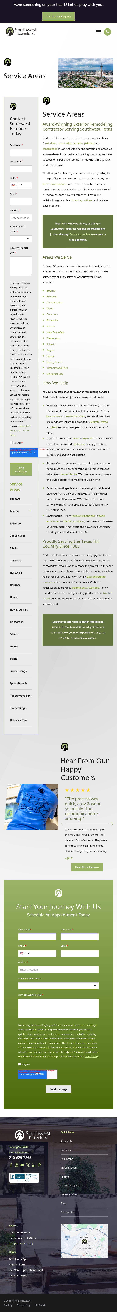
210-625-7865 (20, 1157)
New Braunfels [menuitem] (19, 609)
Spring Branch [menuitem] (18, 683)
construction (50, 148)
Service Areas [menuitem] (69, 1167)
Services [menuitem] (66, 1150)
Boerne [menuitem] (14, 511)
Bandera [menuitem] (15, 498)
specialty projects (73, 521)
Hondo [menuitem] (14, 597)
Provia (104, 421)
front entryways (83, 438)
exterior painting (84, 143)
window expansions (83, 516)
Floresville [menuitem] (16, 572)
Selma (50, 356)
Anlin (55, 427)
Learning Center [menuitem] (70, 1194)
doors (61, 143)
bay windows (54, 416)
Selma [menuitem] (13, 658)
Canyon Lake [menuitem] (17, 535)
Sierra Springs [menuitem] (18, 671)
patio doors (81, 444)
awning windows (75, 416)
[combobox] (21, 238)
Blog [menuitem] (63, 1203)
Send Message (21, 469)
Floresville (52, 320)
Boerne (51, 290)
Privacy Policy (91, 1056)
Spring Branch (54, 362)
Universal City (54, 374)
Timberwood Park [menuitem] (20, 695)
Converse (52, 314)
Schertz (50, 344)
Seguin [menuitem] (14, 646)
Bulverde (51, 296)
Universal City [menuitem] (18, 720)
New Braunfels (55, 332)
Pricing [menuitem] (65, 1176)
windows (51, 143)
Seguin (50, 350)
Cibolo (50, 308)
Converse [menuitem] (15, 560)
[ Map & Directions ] (21, 1243)
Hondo (50, 326)
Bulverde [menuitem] (15, 523)
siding (69, 143)
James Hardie (69, 474)
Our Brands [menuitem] (67, 1159)
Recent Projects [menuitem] (70, 1185)
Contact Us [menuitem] (67, 1212)
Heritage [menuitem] (15, 585)
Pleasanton (53, 338)
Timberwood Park (57, 368)
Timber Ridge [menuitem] (18, 708)
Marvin (94, 421)
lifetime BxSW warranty (85, 587)
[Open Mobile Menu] (99, 32)
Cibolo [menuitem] (13, 548)
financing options (81, 200)
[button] (112, 824)
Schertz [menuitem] (14, 634)
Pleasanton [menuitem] (16, 622)
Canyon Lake (54, 302)
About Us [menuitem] (66, 1141)
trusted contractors (54, 184)
